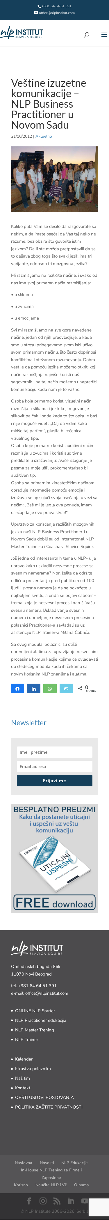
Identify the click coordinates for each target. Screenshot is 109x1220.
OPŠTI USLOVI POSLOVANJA (44, 1097)
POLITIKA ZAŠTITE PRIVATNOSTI (49, 1107)
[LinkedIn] (70, 1202)
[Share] (17, 688)
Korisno (21, 1185)
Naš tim (22, 1078)
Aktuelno (43, 136)
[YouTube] (84, 1202)
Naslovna (23, 1163)
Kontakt (22, 1088)
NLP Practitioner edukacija (40, 1020)
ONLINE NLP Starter (35, 1011)
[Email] (66, 688)
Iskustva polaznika (33, 1069)
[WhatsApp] (50, 688)
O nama (81, 1185)
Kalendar (24, 1059)
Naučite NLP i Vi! (51, 1185)
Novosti (47, 1163)
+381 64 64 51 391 (37, 986)
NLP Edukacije (74, 1163)
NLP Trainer (26, 1039)
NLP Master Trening (34, 1030)
